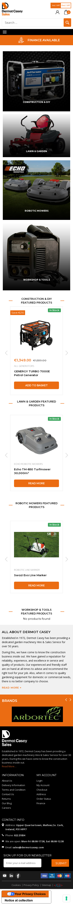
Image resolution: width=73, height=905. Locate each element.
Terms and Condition (13, 789)
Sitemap (46, 885)
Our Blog (7, 803)
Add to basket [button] (36, 385)
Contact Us (8, 794)
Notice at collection (19, 900)
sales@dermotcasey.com (28, 847)
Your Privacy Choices (30, 894)
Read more (36, 483)
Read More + (12, 687)
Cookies (16, 885)
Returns (6, 798)
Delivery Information (13, 785)
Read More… (9, 766)
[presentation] (5, 353)
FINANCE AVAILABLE (41, 40)
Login (39, 780)
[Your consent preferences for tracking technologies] (66, 898)
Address (41, 794)
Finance (40, 803)
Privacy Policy (31, 885)
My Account (42, 785)
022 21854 (19, 835)
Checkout (41, 789)
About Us (7, 780)
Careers (6, 807)
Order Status (43, 798)
